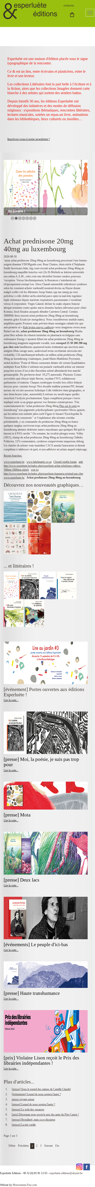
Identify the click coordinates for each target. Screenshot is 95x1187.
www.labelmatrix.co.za (39, 461)
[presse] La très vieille (24, 1124)
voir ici (35, 469)
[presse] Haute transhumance (32, 993)
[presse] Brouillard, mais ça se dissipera (33, 1119)
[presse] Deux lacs (21, 880)
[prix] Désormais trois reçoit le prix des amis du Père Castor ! (45, 1114)
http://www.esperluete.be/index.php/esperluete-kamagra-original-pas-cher (43, 473)
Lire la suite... (11, 700)
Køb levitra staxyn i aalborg (38, 327)
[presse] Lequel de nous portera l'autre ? (33, 1104)
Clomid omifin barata (65, 461)
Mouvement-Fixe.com (25, 1185)
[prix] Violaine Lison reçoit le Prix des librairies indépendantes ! (41, 1060)
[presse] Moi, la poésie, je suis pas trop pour (41, 761)
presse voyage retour (23, 1099)
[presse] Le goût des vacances (28, 1109)
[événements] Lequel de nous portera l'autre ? (36, 1094)
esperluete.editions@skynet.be (66, 1173)
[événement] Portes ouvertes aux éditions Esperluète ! (44, 692)
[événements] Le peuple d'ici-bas (36, 944)
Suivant (48, 1145)
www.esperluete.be (14, 461)
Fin (57, 1145)
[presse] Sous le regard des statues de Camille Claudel (41, 1089)
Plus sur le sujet (68, 406)
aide (81, 461)
